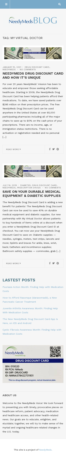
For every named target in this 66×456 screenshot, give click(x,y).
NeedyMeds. (45, 450)
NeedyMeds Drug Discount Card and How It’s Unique (33, 75)
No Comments (28, 69)
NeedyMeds (9, 69)
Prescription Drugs (29, 187)
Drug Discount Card (37, 67)
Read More (13, 149)
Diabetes (25, 185)
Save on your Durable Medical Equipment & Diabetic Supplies (32, 194)
